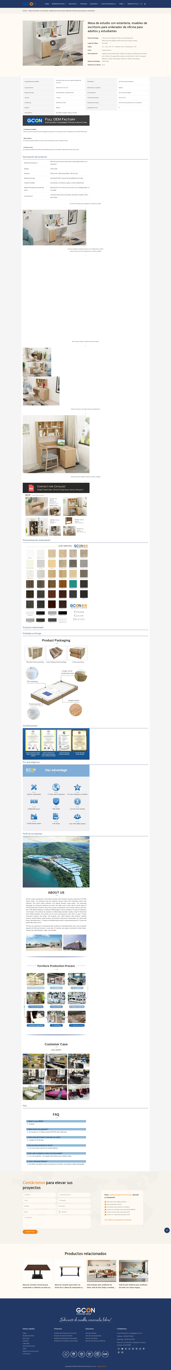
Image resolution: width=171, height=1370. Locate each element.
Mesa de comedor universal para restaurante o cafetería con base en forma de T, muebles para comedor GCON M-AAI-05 (36, 1286)
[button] (138, 4)
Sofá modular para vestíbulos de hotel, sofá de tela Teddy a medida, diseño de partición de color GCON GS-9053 (100, 1286)
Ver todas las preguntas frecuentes (117, 1220)
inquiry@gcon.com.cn (135, 1333)
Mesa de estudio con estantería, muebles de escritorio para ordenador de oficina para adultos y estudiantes (62, 11)
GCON (25, 11)
